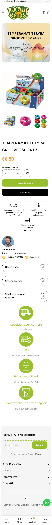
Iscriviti (39, 445)
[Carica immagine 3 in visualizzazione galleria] (41, 121)
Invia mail (34, 257)
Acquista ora (25, 192)
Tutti (25, 44)
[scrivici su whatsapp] (47, 503)
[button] (3, 12)
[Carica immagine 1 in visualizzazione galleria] (10, 121)
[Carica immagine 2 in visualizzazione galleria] (25, 121)
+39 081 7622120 (15, 257)
